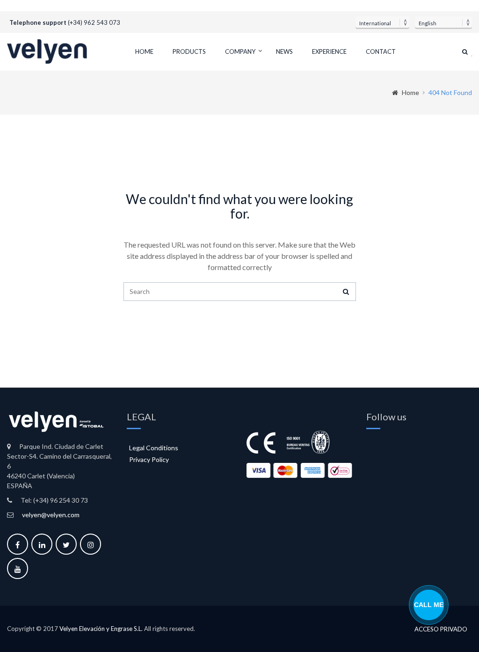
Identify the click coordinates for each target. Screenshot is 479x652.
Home (144, 51)
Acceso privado (440, 629)
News (284, 51)
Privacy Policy (149, 459)
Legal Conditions (153, 448)
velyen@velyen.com (51, 515)
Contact (381, 51)
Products (189, 51)
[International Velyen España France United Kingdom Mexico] (382, 22)
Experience (329, 51)
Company (240, 51)
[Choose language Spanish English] (443, 22)
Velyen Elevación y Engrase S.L (100, 628)
